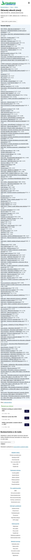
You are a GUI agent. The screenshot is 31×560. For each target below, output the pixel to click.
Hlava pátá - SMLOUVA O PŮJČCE (9, 269)
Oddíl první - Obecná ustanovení (9, 260)
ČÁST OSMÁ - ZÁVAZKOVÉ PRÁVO (9, 182)
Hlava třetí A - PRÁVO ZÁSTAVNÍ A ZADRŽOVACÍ (13, 98)
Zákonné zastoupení (6, 46)
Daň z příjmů (15, 528)
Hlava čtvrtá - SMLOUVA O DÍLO (9, 258)
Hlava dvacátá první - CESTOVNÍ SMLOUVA (11, 361)
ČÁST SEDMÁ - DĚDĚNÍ (6, 159)
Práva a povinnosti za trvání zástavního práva (12, 105)
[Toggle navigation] (29, 3)
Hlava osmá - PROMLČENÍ (7, 65)
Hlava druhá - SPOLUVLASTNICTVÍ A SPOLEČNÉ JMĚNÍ (15, 88)
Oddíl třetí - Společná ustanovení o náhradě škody (13, 147)
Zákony (16, 7)
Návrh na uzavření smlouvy (7, 53)
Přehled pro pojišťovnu (15, 535)
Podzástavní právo (5, 114)
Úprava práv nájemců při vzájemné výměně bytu (13, 295)
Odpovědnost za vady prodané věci (9, 255)
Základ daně (15, 526)
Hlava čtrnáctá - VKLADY (7, 347)
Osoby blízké (4, 76)
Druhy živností (16, 510)
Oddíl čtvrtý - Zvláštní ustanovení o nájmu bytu (13, 279)
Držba (2, 84)
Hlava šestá (4, 385)
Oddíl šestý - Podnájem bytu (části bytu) (11, 302)
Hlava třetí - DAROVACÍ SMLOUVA (9, 257)
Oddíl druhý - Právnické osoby (8, 41)
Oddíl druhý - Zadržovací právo (8, 116)
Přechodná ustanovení (6, 399)
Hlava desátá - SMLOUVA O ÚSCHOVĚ (10, 328)
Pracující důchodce (15, 484)
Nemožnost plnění (5, 230)
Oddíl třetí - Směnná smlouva (8, 248)
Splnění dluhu (4, 227)
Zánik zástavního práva (6, 112)
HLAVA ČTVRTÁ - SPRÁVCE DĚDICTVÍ (10, 173)
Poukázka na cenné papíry (7, 216)
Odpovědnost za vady (6, 190)
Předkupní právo (5, 244)
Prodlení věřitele (5, 204)
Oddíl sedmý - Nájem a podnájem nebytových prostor (14, 304)
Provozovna (15, 515)
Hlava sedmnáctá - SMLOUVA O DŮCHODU (11, 354)
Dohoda (3, 229)
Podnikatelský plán (15, 513)
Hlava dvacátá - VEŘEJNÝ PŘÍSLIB (9, 359)
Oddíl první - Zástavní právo (8, 102)
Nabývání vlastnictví (6, 86)
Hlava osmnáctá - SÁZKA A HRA (9, 356)
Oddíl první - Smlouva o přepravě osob (10, 333)
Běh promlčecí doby (6, 69)
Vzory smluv (15, 548)
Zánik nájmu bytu (5, 293)
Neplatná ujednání (5, 110)
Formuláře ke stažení (15, 551)
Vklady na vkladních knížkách (8, 350)
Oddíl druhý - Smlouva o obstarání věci (10, 319)
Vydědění (3, 166)
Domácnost (4, 74)
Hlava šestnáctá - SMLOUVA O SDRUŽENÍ (11, 352)
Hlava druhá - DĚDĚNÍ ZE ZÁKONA (9, 170)
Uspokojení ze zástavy (6, 109)
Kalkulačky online (15, 544)
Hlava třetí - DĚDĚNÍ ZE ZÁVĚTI (9, 171)
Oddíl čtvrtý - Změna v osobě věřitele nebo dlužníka (14, 206)
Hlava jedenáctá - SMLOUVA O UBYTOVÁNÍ (11, 330)
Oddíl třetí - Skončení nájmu (8, 277)
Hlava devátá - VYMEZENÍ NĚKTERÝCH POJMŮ (13, 70)
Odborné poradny (15, 553)
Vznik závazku (4, 187)
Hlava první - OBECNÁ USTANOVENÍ (10, 183)
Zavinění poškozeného (6, 152)
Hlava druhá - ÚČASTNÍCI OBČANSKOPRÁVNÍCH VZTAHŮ (15, 34)
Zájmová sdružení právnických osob (9, 43)
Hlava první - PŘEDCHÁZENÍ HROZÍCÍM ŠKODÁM (13, 121)
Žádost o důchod (15, 477)
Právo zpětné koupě (6, 246)
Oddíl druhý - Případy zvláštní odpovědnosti (12, 128)
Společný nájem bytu (6, 288)
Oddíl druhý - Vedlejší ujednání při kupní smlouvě (13, 241)
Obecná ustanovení (5, 349)
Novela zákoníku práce (15, 495)
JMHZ (15, 490)
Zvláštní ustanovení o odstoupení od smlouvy (12, 63)
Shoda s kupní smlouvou (7, 253)
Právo (11, 7)
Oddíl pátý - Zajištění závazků (8, 218)
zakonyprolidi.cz (8, 402)
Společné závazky (5, 196)
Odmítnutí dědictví (5, 163)
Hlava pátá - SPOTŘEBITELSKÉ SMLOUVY (11, 56)
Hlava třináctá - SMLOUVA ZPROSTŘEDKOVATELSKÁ (14, 343)
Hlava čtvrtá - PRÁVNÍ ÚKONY (8, 49)
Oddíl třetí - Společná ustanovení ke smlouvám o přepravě (15, 340)
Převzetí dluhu (4, 211)
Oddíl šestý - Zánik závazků (7, 225)
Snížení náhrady (4, 156)
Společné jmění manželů (7, 93)
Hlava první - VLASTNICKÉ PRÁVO (9, 83)
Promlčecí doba (5, 67)
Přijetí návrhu (4, 55)
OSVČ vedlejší (15, 520)
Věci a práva (4, 77)
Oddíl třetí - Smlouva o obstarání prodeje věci (12, 321)
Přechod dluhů (4, 168)
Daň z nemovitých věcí (15, 462)
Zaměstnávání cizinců (15, 502)
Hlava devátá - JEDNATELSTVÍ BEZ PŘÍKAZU (12, 324)
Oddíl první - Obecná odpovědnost (9, 126)
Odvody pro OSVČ (15, 457)
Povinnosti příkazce (5, 316)
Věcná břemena (4, 96)
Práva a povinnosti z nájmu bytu (9, 283)
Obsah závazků (4, 189)
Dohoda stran (4, 201)
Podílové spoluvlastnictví (7, 91)
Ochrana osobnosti (5, 39)
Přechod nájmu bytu (6, 291)
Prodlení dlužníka (5, 203)
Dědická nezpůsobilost (6, 164)
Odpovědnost (4, 335)
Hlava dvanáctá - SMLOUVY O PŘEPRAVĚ (11, 331)
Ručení (2, 222)
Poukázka (3, 215)
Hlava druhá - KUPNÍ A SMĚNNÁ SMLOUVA (11, 236)
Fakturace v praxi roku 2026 (9, 416)
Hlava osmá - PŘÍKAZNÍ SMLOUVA (9, 310)
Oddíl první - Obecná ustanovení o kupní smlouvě (13, 237)
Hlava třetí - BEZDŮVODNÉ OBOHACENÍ (11, 157)
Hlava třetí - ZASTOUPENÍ (7, 44)
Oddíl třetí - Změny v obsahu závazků (10, 199)
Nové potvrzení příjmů (15, 493)
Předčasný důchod (15, 479)
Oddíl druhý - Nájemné (6, 276)
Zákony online (15, 546)
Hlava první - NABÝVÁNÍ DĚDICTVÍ (9, 161)
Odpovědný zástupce (15, 517)
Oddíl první (3, 185)
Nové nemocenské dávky (15, 497)
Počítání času (4, 79)
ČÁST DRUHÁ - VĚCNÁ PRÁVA (8, 81)
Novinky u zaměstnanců (16, 499)
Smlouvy (3, 51)
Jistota (2, 223)
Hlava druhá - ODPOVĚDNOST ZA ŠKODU (11, 124)
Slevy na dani (15, 531)
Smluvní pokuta (5, 220)
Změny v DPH (15, 464)
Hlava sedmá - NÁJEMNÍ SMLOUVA (9, 272)
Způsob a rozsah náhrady (7, 154)
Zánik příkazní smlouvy (6, 317)
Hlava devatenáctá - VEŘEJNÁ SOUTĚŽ (10, 357)
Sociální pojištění (15, 473)
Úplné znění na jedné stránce (9, 21)
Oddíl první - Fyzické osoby (7, 37)
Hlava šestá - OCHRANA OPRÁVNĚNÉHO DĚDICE (13, 178)
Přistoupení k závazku (6, 213)
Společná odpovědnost (6, 150)
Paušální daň (15, 466)
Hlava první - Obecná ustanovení (9, 368)
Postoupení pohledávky (6, 210)
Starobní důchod (15, 475)
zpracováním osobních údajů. (21, 447)
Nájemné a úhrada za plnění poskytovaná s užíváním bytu (15, 284)
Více (27, 411)
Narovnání (3, 234)
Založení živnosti (15, 508)
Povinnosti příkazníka (6, 314)
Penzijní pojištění (15, 482)
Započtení (3, 232)
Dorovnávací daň (15, 459)
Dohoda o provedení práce (15, 455)
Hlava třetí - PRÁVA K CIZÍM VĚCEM (10, 95)
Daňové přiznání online (15, 537)
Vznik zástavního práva (6, 103)
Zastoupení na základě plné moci (9, 48)
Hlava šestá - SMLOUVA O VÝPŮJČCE (10, 270)
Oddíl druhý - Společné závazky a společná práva (13, 192)
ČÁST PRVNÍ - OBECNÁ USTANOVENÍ (10, 29)
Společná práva (4, 197)
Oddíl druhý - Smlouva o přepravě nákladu (11, 337)
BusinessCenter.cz (5, 7)
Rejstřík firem (15, 555)
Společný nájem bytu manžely (8, 290)
